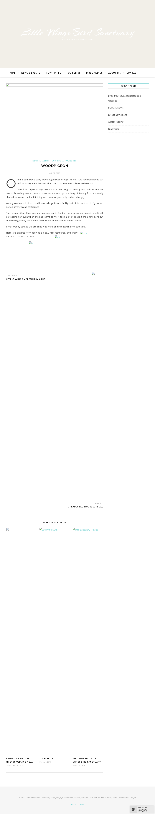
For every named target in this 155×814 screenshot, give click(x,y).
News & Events (30, 72)
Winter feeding (116, 121)
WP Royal (131, 797)
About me (114, 72)
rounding (71, 160)
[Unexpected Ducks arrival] (97, 386)
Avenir (108, 797)
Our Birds (74, 72)
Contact (132, 72)
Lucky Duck (47, 758)
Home (12, 72)
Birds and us (94, 72)
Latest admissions (117, 114)
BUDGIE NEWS (116, 107)
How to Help (54, 72)
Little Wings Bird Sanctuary (77, 32)
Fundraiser (113, 128)
